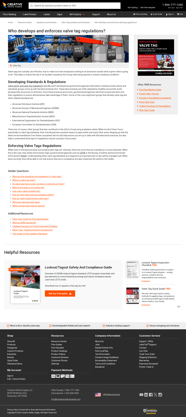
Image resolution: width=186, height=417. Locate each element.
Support (96, 14)
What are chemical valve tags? (26, 202)
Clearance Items (14, 364)
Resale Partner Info (104, 348)
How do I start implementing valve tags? (30, 198)
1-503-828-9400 (71, 393)
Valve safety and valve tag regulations (25, 86)
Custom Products (15, 351)
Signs (59, 14)
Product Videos (58, 354)
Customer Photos (59, 360)
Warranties (144, 360)
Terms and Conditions (105, 364)
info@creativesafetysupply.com (66, 399)
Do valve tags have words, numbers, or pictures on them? (38, 184)
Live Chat (143, 351)
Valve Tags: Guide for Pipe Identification (30, 219)
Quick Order (157, 14)
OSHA (82, 153)
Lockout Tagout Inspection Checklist (155, 263)
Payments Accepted (148, 364)
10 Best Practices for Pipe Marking (155, 106)
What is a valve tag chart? (24, 180)
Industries (11, 354)
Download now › (164, 73)
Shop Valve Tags (146, 102)
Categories (12, 348)
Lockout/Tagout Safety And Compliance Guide (78, 267)
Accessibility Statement (106, 360)
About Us (111, 14)
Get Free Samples (147, 7)
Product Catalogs (59, 351)
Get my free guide (58, 293)
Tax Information (102, 354)
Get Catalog (133, 7)
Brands (10, 357)
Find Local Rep (141, 14)
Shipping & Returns (148, 357)
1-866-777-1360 (172, 4)
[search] (74, 5)
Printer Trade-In (146, 367)
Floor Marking (9, 14)
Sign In (171, 14)
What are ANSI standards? (24, 223)
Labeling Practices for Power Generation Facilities (35, 226)
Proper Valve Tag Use (149, 94)
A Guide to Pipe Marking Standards (155, 98)
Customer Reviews (60, 357)
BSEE (23, 156)
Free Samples (57, 348)
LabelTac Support (148, 344)
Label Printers (29, 14)
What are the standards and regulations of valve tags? (37, 176)
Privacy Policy (12, 410)
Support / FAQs (146, 341)
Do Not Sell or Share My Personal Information (38, 410)
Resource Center (59, 341)
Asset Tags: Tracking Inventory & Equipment (32, 230)
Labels (47, 14)
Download (146, 281)
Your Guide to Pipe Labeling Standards (29, 234)
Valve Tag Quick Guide (153, 288)
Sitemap (55, 364)
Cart (181, 14)
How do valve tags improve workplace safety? (33, 195)
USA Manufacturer (111, 394)
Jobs (97, 344)
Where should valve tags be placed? (28, 206)
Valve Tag (17, 66)
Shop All (11, 341)
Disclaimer (100, 367)
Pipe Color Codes (147, 110)
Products (11, 344)
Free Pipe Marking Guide (150, 90)
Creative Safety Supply (30, 413)
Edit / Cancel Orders (16, 379)
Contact (142, 348)
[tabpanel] (150, 272)
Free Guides (56, 344)
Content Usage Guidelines (107, 357)
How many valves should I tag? (26, 191)
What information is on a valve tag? (28, 187)
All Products (75, 14)
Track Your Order (147, 354)
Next (179, 306)
